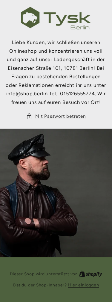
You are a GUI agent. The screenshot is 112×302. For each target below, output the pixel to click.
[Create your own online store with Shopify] (90, 274)
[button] (56, 116)
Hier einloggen (83, 285)
